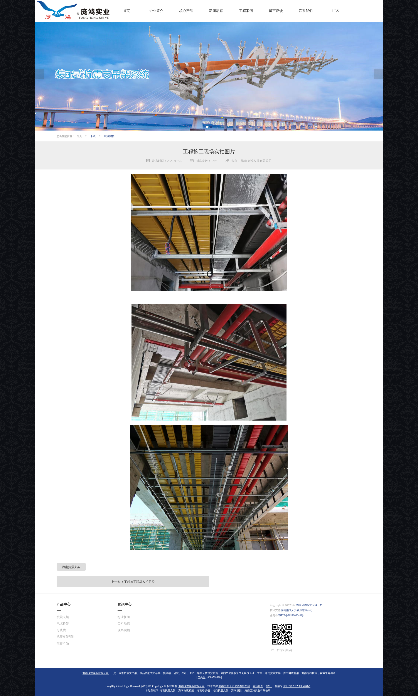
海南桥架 (236, 690)
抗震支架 (63, 617)
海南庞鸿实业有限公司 (309, 605)
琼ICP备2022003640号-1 (292, 615)
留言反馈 (276, 11)
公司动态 (124, 623)
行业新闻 (124, 617)
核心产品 (186, 11)
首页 (126, 11)
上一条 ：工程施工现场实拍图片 (133, 581)
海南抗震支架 (71, 567)
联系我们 (306, 11)
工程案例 (246, 11)
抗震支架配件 (66, 636)
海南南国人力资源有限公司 (296, 610)
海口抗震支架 (220, 690)
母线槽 (61, 630)
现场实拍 (109, 136)
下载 (93, 136)
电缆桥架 (63, 623)
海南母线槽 (203, 690)
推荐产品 (63, 643)
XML (269, 686)
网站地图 (258, 686)
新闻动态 (216, 11)
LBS (335, 11)
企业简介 (156, 11)
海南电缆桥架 (186, 690)
